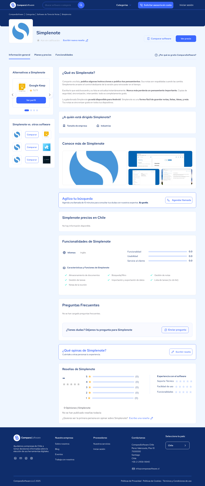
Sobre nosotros (62, 443)
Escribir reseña (183, 352)
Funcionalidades (64, 54)
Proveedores (100, 437)
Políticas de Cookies (152, 481)
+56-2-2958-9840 (141, 461)
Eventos (59, 454)
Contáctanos (138, 437)
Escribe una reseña (139, 418)
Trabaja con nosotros (64, 459)
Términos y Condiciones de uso (177, 481)
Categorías (122, 5)
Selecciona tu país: (175, 436)
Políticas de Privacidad (131, 481)
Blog (57, 449)
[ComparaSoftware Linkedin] (15, 458)
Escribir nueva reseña (73, 40)
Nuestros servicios (101, 443)
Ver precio (186, 38)
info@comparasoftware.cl (147, 468)
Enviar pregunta (177, 329)
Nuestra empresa (64, 437)
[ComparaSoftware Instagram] (31, 458)
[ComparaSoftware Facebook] (26, 458)
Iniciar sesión (186, 5)
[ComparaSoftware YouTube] (21, 458)
